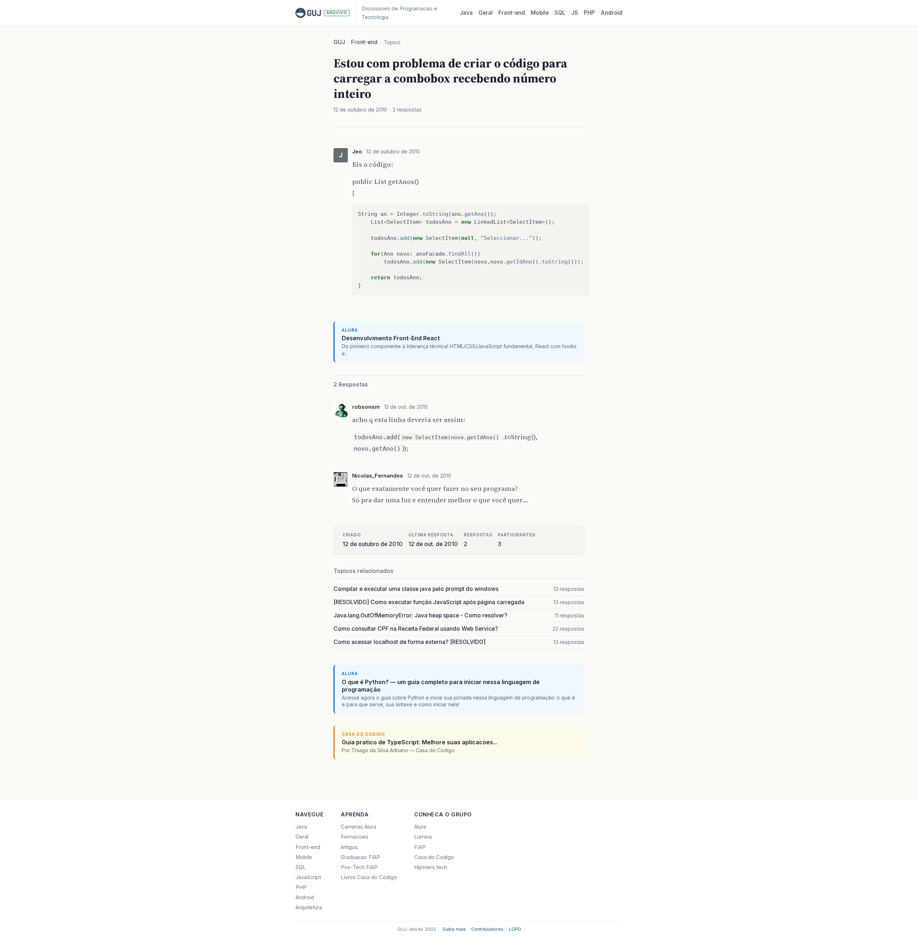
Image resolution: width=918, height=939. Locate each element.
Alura (420, 827)
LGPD (515, 929)
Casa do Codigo (434, 857)
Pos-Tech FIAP (359, 867)
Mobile (540, 12)
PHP (589, 12)
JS (574, 12)
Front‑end (511, 12)
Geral (485, 12)
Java (466, 12)
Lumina (423, 837)
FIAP (420, 847)
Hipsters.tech (430, 867)
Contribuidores (487, 929)
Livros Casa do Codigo (369, 877)
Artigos (349, 847)
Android (612, 12)
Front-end (364, 42)
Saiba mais (454, 929)
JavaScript (308, 877)
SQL (560, 12)
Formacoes (354, 837)
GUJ (339, 42)
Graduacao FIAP (360, 857)
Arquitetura (308, 907)
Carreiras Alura (358, 827)
